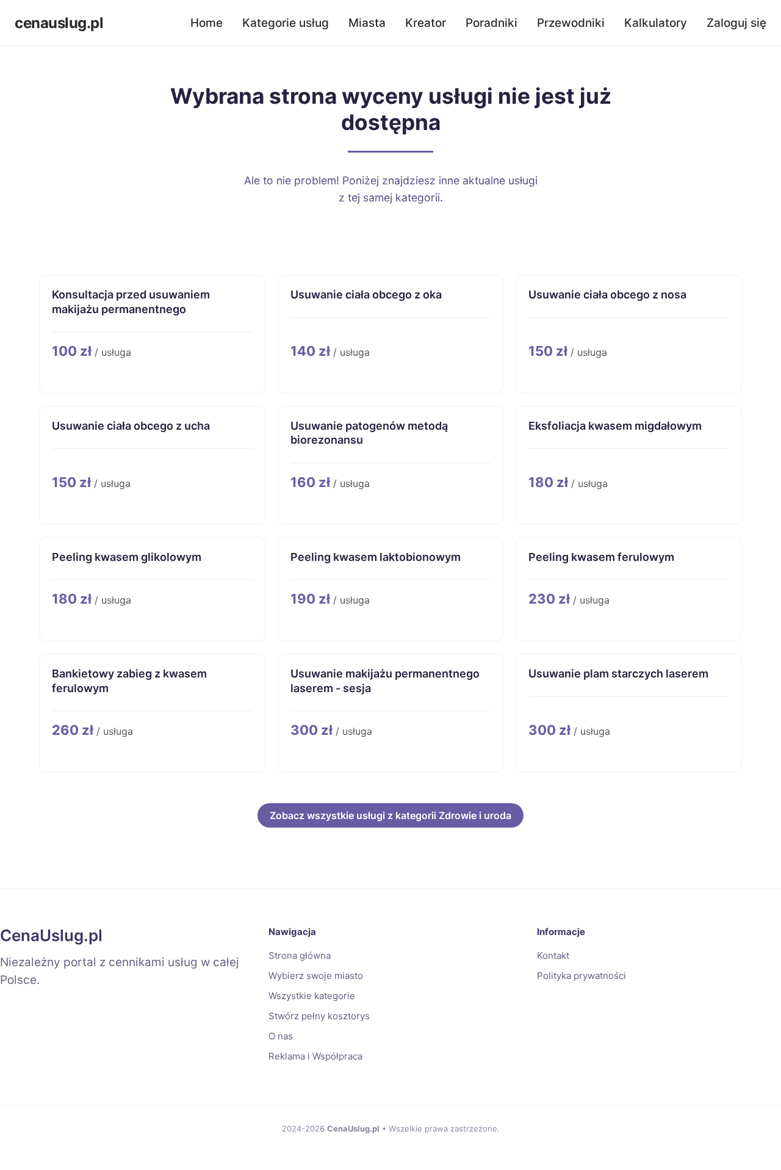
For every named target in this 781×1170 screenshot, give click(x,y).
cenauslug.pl (59, 23)
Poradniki (491, 23)
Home (206, 23)
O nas (280, 1036)
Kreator (425, 23)
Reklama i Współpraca (315, 1056)
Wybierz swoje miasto (315, 975)
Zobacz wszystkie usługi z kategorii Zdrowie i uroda (390, 815)
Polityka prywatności (581, 975)
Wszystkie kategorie (311, 996)
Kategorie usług (285, 23)
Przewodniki (571, 23)
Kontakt (553, 955)
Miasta (367, 23)
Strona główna (299, 955)
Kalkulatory (655, 23)
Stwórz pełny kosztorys (319, 1016)
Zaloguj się (736, 23)
